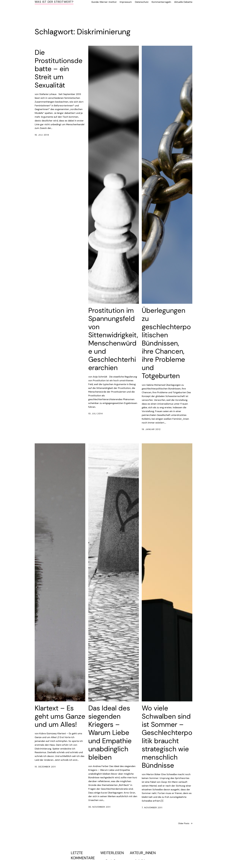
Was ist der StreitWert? (54, 2)
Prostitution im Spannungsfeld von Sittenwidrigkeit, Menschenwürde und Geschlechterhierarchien (113, 339)
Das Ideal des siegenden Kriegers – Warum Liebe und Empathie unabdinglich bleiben (110, 732)
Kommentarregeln (161, 2)
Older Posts (185, 823)
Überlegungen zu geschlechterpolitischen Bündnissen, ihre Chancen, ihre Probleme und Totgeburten (166, 343)
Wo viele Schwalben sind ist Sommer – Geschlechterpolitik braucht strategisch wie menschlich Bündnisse (167, 736)
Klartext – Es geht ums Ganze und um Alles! (60, 716)
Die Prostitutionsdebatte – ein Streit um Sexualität (58, 68)
